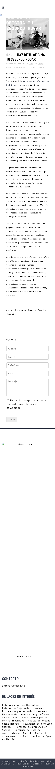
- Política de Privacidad (28, 763)
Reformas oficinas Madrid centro (23, 705)
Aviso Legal (7, 763)
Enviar (12, 419)
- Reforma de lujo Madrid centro (24, 707)
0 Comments (19, 67)
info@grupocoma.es (13, 685)
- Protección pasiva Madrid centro (23, 710)
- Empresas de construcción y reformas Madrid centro (26, 714)
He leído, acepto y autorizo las (26, 404)
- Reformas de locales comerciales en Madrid (21, 731)
